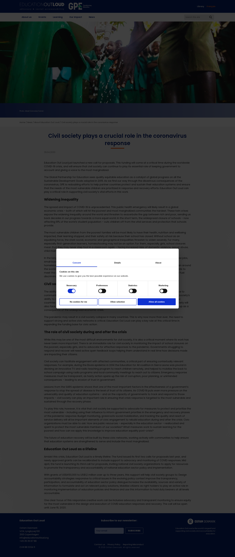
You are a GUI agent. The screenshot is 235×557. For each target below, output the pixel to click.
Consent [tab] (77, 263)
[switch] (102, 291)
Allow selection (117, 302)
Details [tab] (117, 263)
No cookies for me (78, 302)
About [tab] (158, 263)
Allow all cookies (157, 302)
